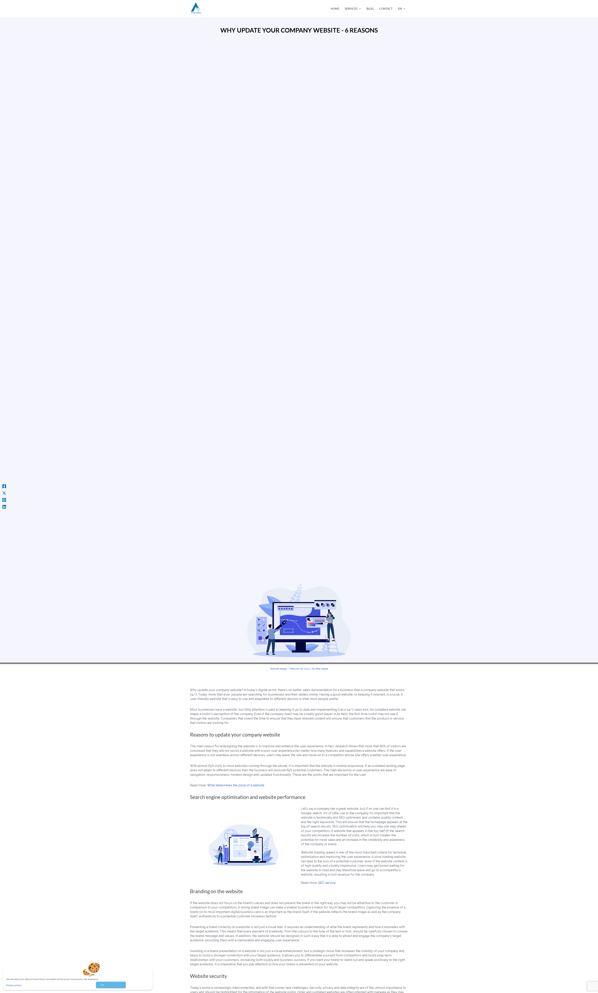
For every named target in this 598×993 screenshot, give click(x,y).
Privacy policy (14, 985)
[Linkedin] (4, 507)
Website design (278, 668)
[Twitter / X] (4, 493)
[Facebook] (4, 486)
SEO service (327, 883)
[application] (359, 8)
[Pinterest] (4, 500)
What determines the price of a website (235, 785)
